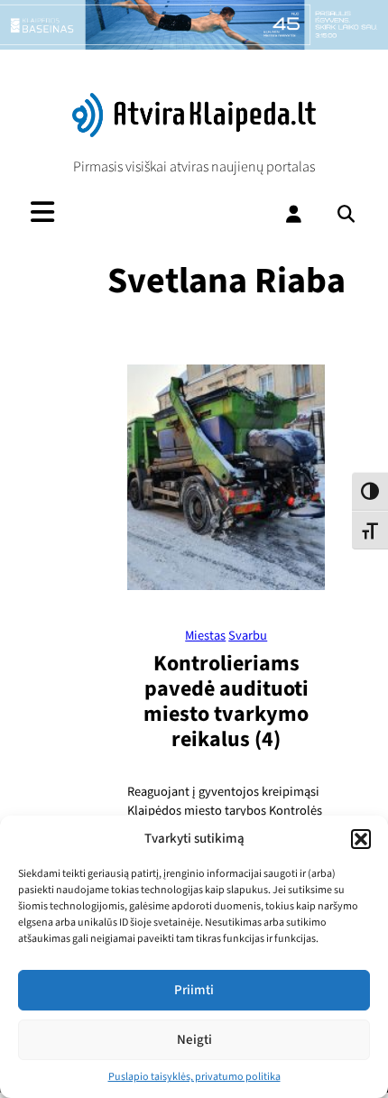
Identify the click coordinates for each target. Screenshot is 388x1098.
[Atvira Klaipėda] (194, 133)
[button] (361, 839)
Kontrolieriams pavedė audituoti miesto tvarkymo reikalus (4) (226, 701)
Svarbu (247, 635)
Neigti (194, 1039)
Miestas (205, 635)
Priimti (194, 990)
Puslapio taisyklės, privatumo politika (194, 1076)
